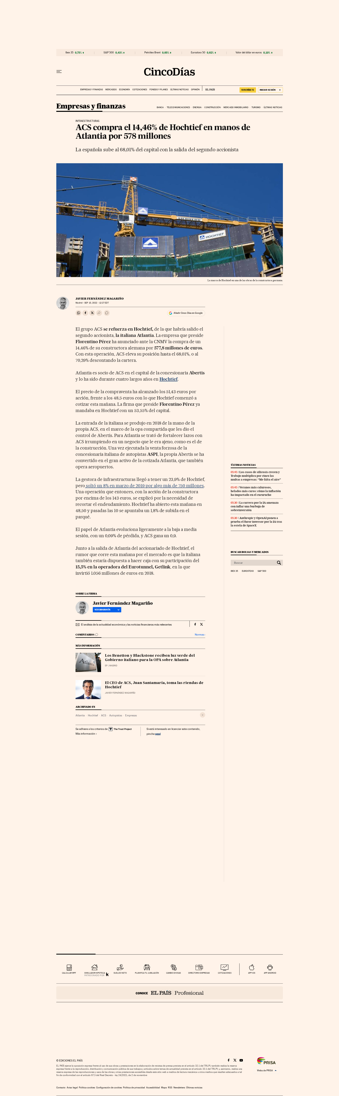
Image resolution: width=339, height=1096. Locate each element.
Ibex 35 (69, 52)
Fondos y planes (158, 89)
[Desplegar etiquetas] (202, 715)
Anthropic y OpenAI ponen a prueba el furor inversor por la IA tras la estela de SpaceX (256, 521)
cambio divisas (173, 973)
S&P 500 (109, 52)
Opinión (195, 89)
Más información (85, 733)
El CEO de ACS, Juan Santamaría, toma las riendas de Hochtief (154, 685)
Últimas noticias (179, 89)
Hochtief (93, 715)
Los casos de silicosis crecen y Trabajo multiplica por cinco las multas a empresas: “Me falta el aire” (256, 475)
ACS (103, 715)
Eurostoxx (248, 571)
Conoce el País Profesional (169, 992)
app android (270, 973)
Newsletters (179, 1087)
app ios (251, 973)
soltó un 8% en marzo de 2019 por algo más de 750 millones (144, 485)
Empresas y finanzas (91, 89)
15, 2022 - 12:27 (96, 303)
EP (106, 665)
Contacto (61, 1087)
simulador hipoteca (94, 973)
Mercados (111, 89)
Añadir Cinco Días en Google (188, 313)
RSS (170, 1087)
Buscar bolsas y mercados (250, 552)
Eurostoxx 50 (198, 52)
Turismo (256, 107)
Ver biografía (102, 609)
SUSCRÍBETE (247, 89)
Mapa (164, 1087)
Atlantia (80, 715)
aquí (158, 733)
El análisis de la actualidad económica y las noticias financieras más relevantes (126, 624)
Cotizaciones (139, 89)
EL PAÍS (208, 88)
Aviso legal (72, 1087)
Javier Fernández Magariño (100, 298)
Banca (160, 107)
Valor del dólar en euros (249, 52)
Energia (197, 107)
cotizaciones (224, 973)
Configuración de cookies (109, 1087)
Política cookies (87, 1087)
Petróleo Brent (152, 52)
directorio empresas (199, 973)
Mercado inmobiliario (235, 107)
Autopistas (115, 715)
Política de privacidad (134, 1087)
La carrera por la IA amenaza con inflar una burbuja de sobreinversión (255, 506)
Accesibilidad (153, 1087)
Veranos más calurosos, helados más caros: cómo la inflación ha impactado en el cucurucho (256, 491)
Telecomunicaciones (178, 107)
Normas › (200, 634)
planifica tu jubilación (147, 973)
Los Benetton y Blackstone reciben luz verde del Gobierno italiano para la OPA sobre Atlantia (150, 658)
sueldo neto (120, 973)
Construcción (212, 107)
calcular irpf (69, 973)
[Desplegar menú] (59, 71)
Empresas (131, 715)
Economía (124, 89)
